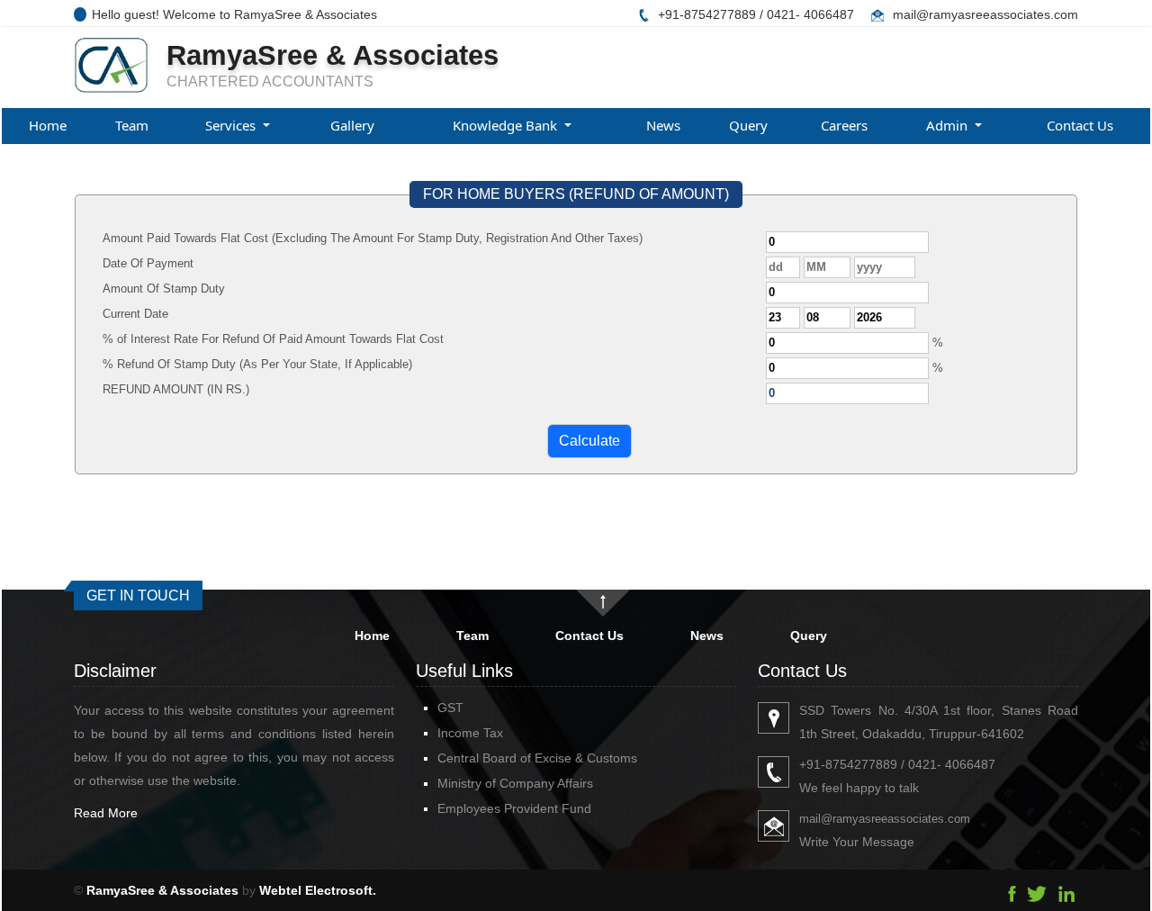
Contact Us (1080, 125)
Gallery (352, 125)
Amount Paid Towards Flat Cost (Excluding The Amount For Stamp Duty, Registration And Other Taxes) (373, 238)
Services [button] (232, 125)
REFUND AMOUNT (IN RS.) (176, 389)
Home (48, 125)
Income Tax (470, 733)
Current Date (135, 313)
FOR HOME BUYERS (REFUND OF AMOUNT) (576, 194)
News (663, 125)
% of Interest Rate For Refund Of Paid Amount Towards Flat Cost (273, 339)
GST (450, 707)
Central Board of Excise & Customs (537, 758)
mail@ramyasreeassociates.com (985, 14)
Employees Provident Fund (514, 808)
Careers (844, 125)
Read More (106, 813)
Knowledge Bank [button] (507, 125)
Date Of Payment (148, 263)
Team (131, 125)
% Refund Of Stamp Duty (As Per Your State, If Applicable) (257, 364)
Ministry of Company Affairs (515, 783)
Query (748, 125)
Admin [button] (948, 125)
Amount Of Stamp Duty (164, 288)
